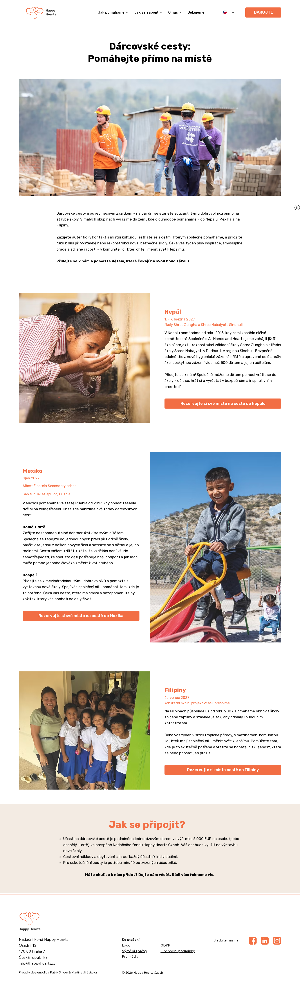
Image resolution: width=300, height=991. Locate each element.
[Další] (273, 170)
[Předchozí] (26, 170)
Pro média (130, 956)
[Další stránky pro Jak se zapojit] (161, 12)
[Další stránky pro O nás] (180, 12)
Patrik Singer (59, 972)
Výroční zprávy (134, 951)
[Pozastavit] (297, 207)
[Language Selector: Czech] (229, 12)
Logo (126, 945)
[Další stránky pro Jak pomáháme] (127, 12)
